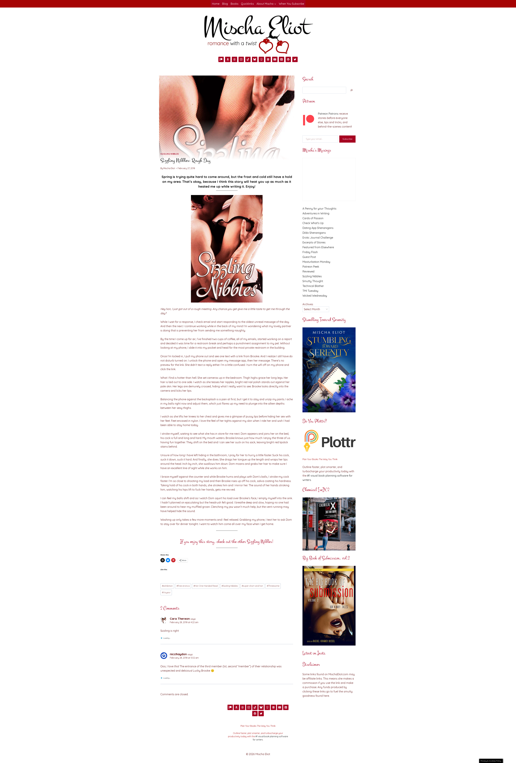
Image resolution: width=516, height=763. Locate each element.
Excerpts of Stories (313, 242)
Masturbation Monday (316, 261)
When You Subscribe (291, 3)
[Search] (351, 90)
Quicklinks (247, 3)
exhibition (167, 586)
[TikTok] (248, 59)
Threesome (273, 586)
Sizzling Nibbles (169, 154)
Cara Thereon (180, 619)
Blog (225, 3)
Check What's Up (313, 223)
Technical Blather (313, 286)
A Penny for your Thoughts (319, 208)
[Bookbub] (268, 59)
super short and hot (252, 586)
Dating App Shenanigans (317, 228)
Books (234, 3)
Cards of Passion (312, 218)
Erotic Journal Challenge (317, 237)
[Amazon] (227, 59)
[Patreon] (221, 59)
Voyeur (166, 592)
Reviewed (308, 271)
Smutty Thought (312, 281)
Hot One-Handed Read (206, 586)
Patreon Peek (310, 266)
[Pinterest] (281, 59)
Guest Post (309, 257)
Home (215, 3)
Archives (307, 304)
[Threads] (234, 59)
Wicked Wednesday (314, 295)
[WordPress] (288, 59)
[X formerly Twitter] (295, 59)
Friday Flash (310, 252)
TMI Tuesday (310, 290)
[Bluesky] (254, 59)
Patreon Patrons (328, 113)
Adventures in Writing (315, 213)
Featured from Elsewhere (318, 247)
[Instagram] (241, 59)
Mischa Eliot (169, 168)
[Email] (274, 59)
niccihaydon (178, 654)
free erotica (183, 586)
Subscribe (347, 139)
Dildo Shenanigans (314, 232)
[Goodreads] (261, 59)
